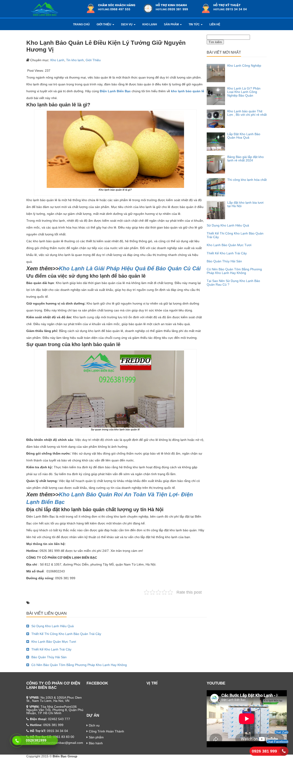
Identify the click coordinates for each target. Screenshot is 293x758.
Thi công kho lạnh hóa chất (247, 180)
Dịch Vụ (127, 24)
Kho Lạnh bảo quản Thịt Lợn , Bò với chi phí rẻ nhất (247, 112)
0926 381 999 (264, 751)
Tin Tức (194, 24)
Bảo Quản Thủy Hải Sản (49, 657)
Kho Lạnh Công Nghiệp (244, 65)
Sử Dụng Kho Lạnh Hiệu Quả (52, 626)
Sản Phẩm (171, 24)
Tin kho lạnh (75, 60)
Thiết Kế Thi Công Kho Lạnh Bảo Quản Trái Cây (66, 634)
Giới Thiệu (104, 24)
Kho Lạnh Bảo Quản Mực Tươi (53, 641)
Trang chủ (81, 24)
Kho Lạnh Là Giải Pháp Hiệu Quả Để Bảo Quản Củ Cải (130, 268)
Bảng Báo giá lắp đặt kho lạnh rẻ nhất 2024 (245, 158)
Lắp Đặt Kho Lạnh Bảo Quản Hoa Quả (243, 135)
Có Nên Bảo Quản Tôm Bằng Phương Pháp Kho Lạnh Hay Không (79, 665)
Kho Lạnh (149, 24)
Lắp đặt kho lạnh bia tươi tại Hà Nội (245, 204)
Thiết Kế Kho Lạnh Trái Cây (51, 649)
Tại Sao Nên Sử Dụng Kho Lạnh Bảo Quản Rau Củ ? (233, 282)
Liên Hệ (214, 24)
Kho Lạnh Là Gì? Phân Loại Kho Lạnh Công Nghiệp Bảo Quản (243, 92)
